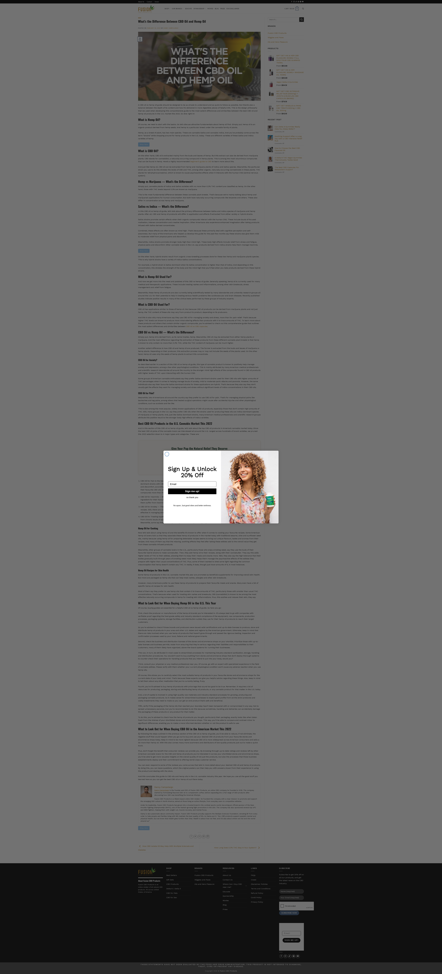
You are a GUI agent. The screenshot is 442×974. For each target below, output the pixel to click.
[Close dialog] (167, 454)
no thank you (192, 497)
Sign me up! (192, 491)
